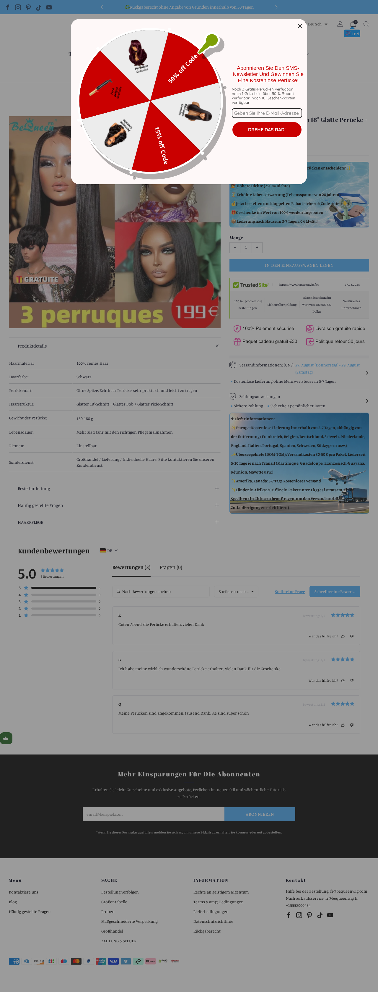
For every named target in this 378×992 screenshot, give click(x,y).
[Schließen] (300, 26)
